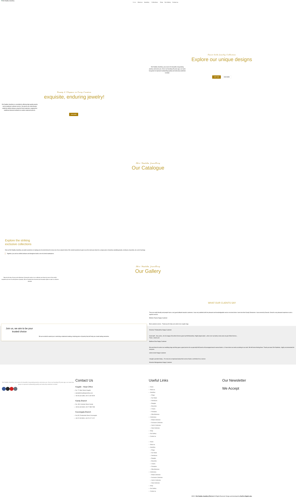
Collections (153, 417)
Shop (151, 430)
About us (152, 389)
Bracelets (154, 406)
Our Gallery (153, 433)
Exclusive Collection (157, 422)
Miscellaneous (155, 414)
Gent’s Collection (156, 425)
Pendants (154, 411)
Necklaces (154, 400)
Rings (153, 395)
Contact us (153, 436)
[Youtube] (11, 389)
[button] (185, 440)
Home (151, 387)
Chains (153, 408)
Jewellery (152, 392)
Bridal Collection (155, 419)
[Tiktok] (15, 389)
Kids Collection (155, 428)
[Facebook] (4, 389)
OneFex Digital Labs (246, 496)
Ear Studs (154, 398)
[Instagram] (8, 389)
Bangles (153, 403)
